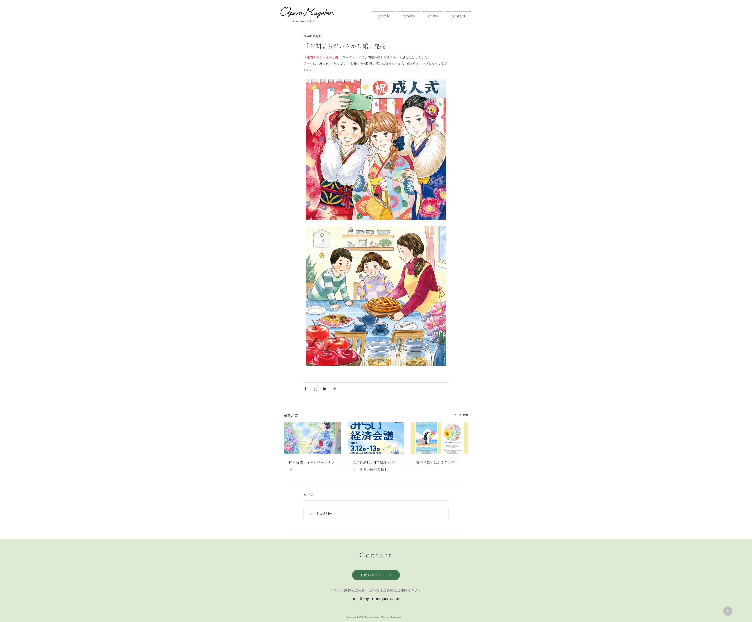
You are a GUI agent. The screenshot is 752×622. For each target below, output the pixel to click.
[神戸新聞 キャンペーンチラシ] (312, 438)
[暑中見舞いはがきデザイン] (439, 438)
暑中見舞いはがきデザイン (437, 462)
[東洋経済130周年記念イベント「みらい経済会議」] (376, 438)
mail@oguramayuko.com (376, 598)
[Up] (727, 611)
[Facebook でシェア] (305, 389)
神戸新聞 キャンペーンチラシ (312, 466)
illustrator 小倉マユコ (306, 21)
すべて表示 (461, 415)
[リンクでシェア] (334, 389)
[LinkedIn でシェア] (324, 389)
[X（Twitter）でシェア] (315, 389)
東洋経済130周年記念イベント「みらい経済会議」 (374, 466)
